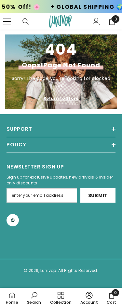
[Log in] (96, 21)
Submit (98, 195)
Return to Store (61, 98)
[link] (34, 298)
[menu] (7, 21)
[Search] (26, 21)
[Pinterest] (13, 220)
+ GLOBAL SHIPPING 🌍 (81, 7)
